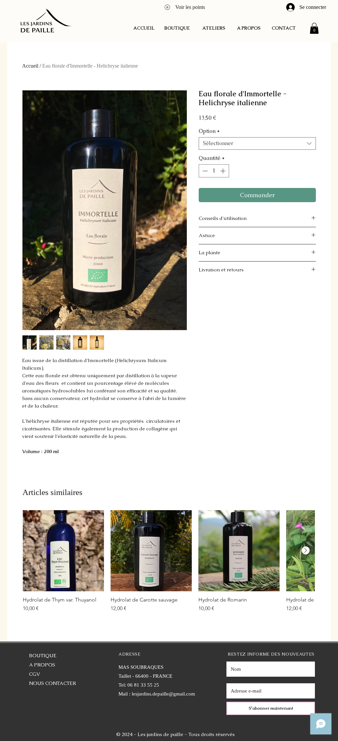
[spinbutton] (214, 171)
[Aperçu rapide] (63, 550)
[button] (314, 28)
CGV (34, 674)
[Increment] (223, 171)
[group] (168, 564)
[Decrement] (204, 171)
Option (209, 131)
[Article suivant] (306, 550)
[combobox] (257, 143)
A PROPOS (42, 665)
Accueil (30, 66)
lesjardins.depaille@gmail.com (163, 693)
